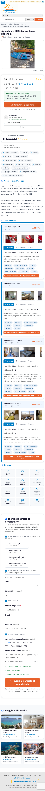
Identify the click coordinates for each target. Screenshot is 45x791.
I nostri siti (18, 785)
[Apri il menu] (3, 2)
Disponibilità (21, 247)
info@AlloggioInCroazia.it (22, 778)
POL (26, 646)
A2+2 (26, 84)
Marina (23, 24)
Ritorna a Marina (9, 145)
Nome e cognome (13, 605)
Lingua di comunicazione (20, 639)
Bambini (13, 591)
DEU (25, 642)
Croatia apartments (27, 785)
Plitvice (37, 785)
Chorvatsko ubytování (15, 787)
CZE (12, 642)
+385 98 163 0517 (13, 123)
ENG (19, 642)
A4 (19, 84)
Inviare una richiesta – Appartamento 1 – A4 (22, 276)
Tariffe (32, 247)
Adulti (8, 581)
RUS (13, 646)
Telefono (13, 624)
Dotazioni (10, 247)
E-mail (8, 615)
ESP (32, 642)
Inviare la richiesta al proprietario (24, 683)
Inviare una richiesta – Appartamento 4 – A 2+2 (23, 457)
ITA (6, 642)
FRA (7, 646)
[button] (22, 137)
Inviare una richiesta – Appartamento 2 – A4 (22, 332)
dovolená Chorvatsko (29, 787)
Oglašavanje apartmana (26, 781)
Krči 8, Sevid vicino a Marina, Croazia (16, 37)
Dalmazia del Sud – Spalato (10, 24)
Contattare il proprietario (24, 105)
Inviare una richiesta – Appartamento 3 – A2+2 (23, 396)
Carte (23, 127)
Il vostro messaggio (17, 650)
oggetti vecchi (10, 785)
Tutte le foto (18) (38, 70)
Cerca (39, 19)
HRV (19, 646)
